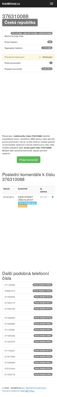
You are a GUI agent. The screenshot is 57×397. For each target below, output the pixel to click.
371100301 (28, 350)
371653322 (28, 335)
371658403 (28, 317)
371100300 (28, 284)
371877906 (28, 356)
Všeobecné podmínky (35, 387)
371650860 (28, 323)
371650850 (28, 362)
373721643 (28, 368)
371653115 (28, 302)
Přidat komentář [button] (28, 160)
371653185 (28, 308)
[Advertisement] (28, 103)
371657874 (28, 341)
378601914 (28, 290)
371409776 (28, 374)
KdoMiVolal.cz (11, 4)
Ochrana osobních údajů (13, 390)
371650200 (28, 296)
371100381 (28, 329)
